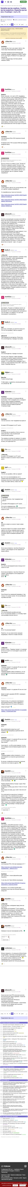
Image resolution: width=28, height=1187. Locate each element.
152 (5, 24)
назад (2, 24)
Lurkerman (8, 948)
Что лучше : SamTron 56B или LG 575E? (10, 1127)
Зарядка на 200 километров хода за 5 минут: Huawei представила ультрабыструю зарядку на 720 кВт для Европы (14, 1102)
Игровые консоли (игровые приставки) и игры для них (11, 5)
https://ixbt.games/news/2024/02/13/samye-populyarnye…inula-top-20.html (13, 883)
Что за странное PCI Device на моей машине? (12, 1134)
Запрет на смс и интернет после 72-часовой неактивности (15, 1063)
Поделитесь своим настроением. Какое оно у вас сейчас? (15, 1036)
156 (14, 24)
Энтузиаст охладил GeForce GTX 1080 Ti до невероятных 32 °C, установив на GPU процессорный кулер (15, 1113)
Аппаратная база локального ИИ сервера (12, 1028)
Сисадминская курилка (8, 1053)
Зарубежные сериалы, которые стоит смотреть (13, 1045)
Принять (15, 1185)
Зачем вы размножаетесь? (8, 1031)
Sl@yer (7, 372)
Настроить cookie (18, 1178)
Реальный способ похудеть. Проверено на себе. (13, 1024)
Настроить (22, 1185)
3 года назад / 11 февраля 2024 (12, 91)
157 (17, 24)
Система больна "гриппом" (8, 1120)
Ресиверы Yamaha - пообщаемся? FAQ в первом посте (14, 1039)
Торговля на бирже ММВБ (8, 1029)
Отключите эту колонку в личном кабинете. (10, 1136)
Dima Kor (9, 41)
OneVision (8, 89)
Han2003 (8, 771)
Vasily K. (7, 250)
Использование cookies (7, 1178)
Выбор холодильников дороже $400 (10, 1033)
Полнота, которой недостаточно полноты (12, 1074)
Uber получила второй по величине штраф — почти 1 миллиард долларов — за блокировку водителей (14, 1097)
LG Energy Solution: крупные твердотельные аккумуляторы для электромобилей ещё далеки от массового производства (15, 1110)
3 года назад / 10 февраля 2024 (13, 43)
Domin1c (7, 490)
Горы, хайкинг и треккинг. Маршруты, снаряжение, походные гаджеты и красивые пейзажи (14, 1070)
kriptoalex (8, 392)
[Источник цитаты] (23, 49)
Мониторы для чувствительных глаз (10, 1056)
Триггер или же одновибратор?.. (10, 1043)
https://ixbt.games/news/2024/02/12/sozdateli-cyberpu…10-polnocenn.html (14, 710)
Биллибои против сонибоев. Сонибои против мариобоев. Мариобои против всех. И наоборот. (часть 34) (14, 10)
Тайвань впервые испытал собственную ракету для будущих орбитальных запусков (14, 1099)
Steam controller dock (8, 1076)
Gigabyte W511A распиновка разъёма (11, 1077)
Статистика (7, 1176)
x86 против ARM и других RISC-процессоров (12, 1054)
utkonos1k (8, 214)
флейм (16, 19)
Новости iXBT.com (5, 1080)
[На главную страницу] (2, 2)
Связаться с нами (5, 1175)
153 (7, 24)
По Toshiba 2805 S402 (7, 1126)
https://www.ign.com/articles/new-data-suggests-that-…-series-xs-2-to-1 (11, 867)
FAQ (2, 1176)
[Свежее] (8, 2)
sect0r (7, 660)
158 (19, 24)
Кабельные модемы (7, 1131)
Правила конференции (16, 1175)
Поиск (23, 1175)
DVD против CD (6, 1129)
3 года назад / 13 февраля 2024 (13, 820)
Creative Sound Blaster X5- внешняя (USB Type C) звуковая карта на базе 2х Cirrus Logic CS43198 (15, 1061)
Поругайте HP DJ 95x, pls (8, 1132)
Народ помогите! (6, 1118)
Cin (6, 449)
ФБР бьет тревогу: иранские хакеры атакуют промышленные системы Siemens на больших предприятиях (12, 1106)
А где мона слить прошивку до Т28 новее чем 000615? (14, 1123)
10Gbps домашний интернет (9, 1041)
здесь (12, 16)
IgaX (6, 467)
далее (22, 24)
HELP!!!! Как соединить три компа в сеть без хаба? (13, 1121)
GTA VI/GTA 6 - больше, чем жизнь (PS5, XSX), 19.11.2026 (14, 1046)
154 (9, 24)
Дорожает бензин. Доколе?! (9, 1034)
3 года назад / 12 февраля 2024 (13, 544)
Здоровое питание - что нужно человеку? (12, 1026)
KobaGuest (9, 19)
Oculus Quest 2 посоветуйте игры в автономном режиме (15, 1071)
